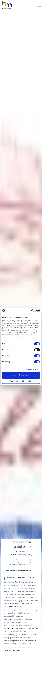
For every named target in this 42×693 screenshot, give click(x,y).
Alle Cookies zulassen (21, 375)
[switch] (37, 349)
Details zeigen (31, 369)
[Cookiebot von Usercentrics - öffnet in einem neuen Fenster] (31, 310)
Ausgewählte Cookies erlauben (21, 381)
